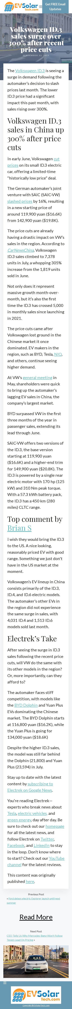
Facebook (15, 845)
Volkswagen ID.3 (30, 70)
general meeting (37, 377)
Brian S (19, 527)
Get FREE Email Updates (55, 6)
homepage (55, 826)
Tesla (11, 813)
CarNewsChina (20, 250)
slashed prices (19, 201)
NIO (58, 354)
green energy (19, 819)
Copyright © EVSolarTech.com (36, 1005)
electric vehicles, (33, 813)
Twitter (47, 839)
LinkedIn (42, 845)
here (30, 881)
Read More (36, 917)
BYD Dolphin (26, 705)
